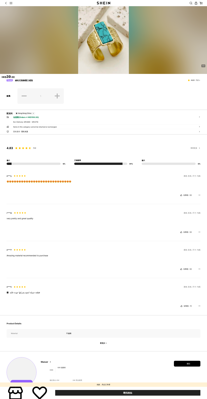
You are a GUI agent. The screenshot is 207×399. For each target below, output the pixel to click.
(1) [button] (191, 306)
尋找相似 (127, 392)
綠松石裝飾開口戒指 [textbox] (24, 80)
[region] (103, 150)
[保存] (39, 393)
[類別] (11, 3)
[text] (103, 181)
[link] (190, 3)
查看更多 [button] (194, 148)
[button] (5, 3)
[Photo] (44, 370)
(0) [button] (191, 195)
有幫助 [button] (185, 195)
